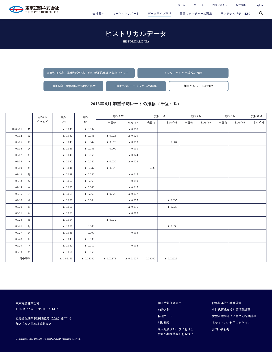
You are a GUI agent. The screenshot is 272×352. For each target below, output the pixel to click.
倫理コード (165, 316)
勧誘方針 (164, 309)
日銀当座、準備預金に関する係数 (73, 86)
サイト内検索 (261, 13)
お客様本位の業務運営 (226, 303)
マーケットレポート (126, 13)
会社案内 (98, 13)
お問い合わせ (220, 5)
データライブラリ (159, 13)
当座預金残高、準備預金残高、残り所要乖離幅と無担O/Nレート (89, 72)
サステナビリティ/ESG (236, 13)
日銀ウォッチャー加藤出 (196, 13)
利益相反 (164, 322)
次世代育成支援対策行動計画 (231, 309)
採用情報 (241, 5)
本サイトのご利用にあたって (231, 322)
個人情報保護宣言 (170, 303)
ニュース (199, 5)
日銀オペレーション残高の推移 (136, 86)
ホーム (181, 5)
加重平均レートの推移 (198, 86)
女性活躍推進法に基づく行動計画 (234, 316)
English (259, 5)
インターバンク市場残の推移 (183, 72)
